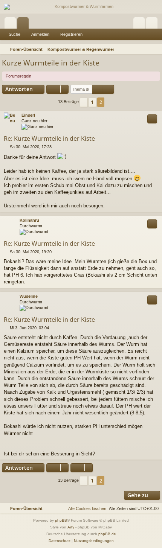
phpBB (61, 520)
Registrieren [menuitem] (153, 24)
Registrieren (71, 34)
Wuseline (29, 296)
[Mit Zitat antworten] (152, 118)
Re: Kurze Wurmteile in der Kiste (49, 138)
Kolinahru (29, 220)
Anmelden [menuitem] (140, 24)
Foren (24, 24)
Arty (70, 527)
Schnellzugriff (12, 24)
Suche (14, 34)
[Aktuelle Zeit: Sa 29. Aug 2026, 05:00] (145, 49)
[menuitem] (155, 49)
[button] (83, 102)
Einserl (28, 115)
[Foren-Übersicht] (81, 7)
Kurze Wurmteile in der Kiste (50, 63)
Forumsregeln (18, 76)
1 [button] (92, 102)
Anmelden (40, 34)
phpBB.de (107, 534)
